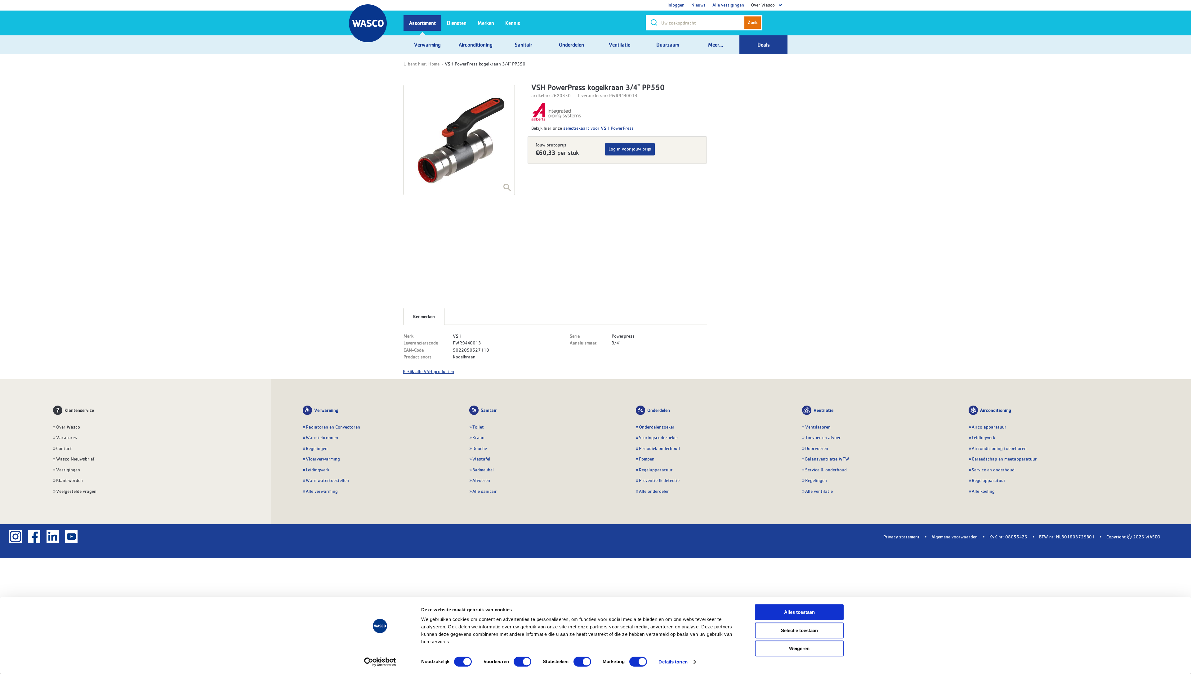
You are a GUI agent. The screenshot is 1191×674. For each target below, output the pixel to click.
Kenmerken (424, 316)
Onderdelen (658, 410)
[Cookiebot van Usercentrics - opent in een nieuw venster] (380, 662)
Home (433, 63)
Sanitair (489, 410)
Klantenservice (79, 410)
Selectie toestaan (799, 630)
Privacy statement (901, 536)
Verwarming (326, 410)
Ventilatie (823, 410)
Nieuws (698, 4)
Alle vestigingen (728, 4)
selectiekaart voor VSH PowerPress (598, 128)
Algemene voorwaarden (954, 536)
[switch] (522, 662)
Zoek (752, 22)
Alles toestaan (799, 612)
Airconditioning (995, 410)
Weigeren (799, 648)
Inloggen (676, 4)
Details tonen (672, 661)
